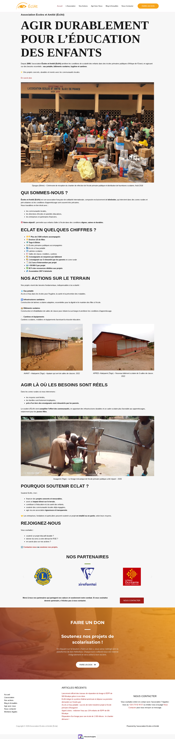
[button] (148, 6)
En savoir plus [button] (26, 78)
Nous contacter (127, 6)
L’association (9, 697)
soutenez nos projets (48, 547)
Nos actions (83, 6)
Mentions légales (10, 712)
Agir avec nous (96, 6)
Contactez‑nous (30, 547)
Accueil (59, 6)
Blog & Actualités (112, 6)
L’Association (70, 6)
